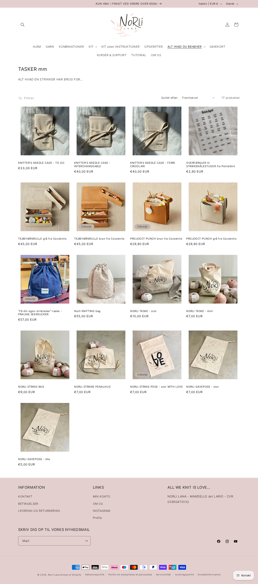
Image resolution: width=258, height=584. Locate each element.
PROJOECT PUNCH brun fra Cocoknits (156, 238)
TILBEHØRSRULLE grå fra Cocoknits (42, 238)
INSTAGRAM (101, 510)
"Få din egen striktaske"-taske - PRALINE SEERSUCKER (40, 312)
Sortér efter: (169, 97)
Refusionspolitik (94, 574)
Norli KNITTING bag (87, 311)
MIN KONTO (101, 496)
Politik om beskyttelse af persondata (130, 574)
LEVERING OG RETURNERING (39, 510)
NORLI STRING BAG (31, 386)
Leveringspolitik (184, 574)
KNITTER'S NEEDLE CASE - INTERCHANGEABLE (92, 164)
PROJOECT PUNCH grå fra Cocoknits (211, 238)
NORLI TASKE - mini (199, 311)
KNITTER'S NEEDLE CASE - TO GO (41, 162)
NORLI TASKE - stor (143, 311)
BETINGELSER (28, 503)
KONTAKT (25, 496)
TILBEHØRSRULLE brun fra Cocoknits (99, 238)
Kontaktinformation (209, 574)
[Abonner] (86, 541)
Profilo (97, 517)
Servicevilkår (163, 574)
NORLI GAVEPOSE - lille (34, 459)
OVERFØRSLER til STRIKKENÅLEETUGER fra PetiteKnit (210, 164)
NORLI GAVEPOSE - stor (202, 386)
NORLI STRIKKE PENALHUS (92, 386)
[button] (22, 24)
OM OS (98, 503)
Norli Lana (54, 574)
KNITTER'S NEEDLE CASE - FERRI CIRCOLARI (152, 164)
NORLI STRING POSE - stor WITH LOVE (156, 386)
